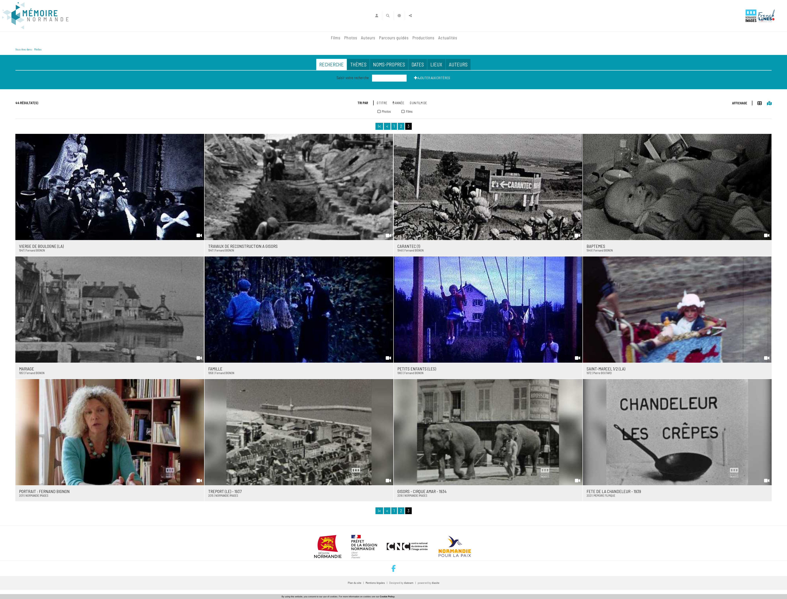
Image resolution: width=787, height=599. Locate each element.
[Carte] (767, 102)
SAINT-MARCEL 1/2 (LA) (606, 368)
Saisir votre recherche (353, 77)
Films (335, 37)
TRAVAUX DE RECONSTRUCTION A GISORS (243, 246)
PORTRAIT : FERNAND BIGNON (44, 491)
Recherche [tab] (331, 64)
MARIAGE (26, 368)
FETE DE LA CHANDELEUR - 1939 (614, 491)
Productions (423, 37)
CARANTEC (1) (408, 246)
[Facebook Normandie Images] (393, 568)
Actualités (447, 37)
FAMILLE (215, 368)
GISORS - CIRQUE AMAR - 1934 (422, 491)
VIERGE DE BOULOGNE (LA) (41, 246)
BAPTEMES (596, 246)
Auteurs (368, 37)
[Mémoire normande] (35, 15)
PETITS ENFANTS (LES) (416, 368)
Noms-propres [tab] (389, 64)
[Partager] (410, 15)
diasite (435, 582)
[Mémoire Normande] (285, 38)
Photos (350, 37)
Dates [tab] (418, 64)
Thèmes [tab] (358, 64)
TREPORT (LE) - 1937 (225, 491)
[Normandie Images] (751, 15)
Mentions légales (375, 582)
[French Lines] (766, 15)
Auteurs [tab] (458, 64)
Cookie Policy (387, 596)
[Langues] (399, 15)
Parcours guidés (394, 37)
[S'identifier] (376, 15)
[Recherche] (388, 15)
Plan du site (354, 582)
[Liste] (757, 102)
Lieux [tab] (436, 64)
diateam (408, 582)
